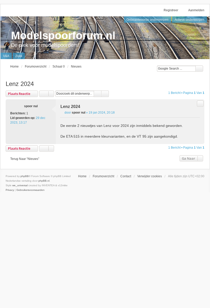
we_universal (20, 185)
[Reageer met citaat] (200, 104)
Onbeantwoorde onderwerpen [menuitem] (148, 19)
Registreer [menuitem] (171, 10)
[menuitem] (10, 190)
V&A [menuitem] (6, 56)
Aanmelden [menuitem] (196, 10)
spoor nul (31, 106)
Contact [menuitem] (125, 176)
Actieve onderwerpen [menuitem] (189, 19)
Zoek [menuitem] (18, 56)
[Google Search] (199, 68)
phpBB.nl (43, 180)
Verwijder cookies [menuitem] (149, 176)
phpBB (24, 176)
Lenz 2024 (20, 83)
